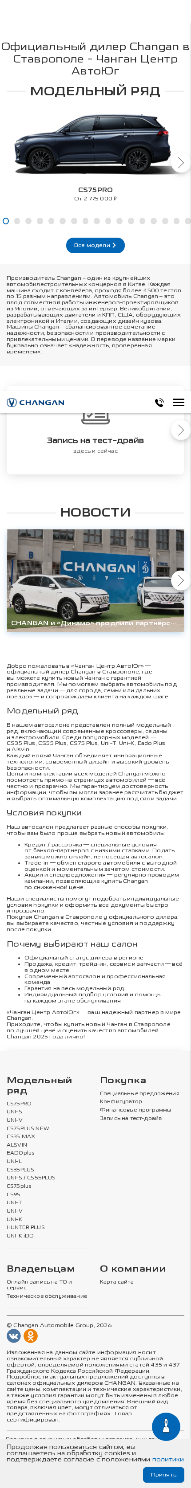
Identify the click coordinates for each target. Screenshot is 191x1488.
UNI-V (15, 1120)
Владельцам (41, 1269)
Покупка (123, 1081)
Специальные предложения (139, 1093)
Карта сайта (117, 1282)
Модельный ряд (39, 1086)
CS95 (14, 1195)
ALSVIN (17, 1145)
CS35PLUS (20, 1170)
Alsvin (20, 749)
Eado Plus (152, 743)
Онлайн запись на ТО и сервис (39, 1285)
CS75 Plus (84, 743)
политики (168, 1459)
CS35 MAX (21, 1136)
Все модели (92, 245)
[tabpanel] (95, 154)
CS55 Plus (52, 743)
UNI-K (14, 1219)
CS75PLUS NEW (28, 1129)
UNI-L (14, 1161)
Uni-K (127, 743)
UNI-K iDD (20, 1236)
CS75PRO (19, 1104)
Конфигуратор (121, 1101)
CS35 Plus (21, 743)
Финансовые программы (135, 1110)
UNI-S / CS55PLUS (31, 1178)
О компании (133, 1269)
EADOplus (20, 1153)
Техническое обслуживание (47, 1296)
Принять (163, 1475)
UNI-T (14, 1203)
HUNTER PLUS (26, 1227)
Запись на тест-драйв (131, 1118)
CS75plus (19, 1186)
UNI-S (14, 1112)
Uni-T (108, 743)
